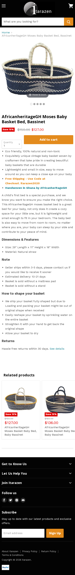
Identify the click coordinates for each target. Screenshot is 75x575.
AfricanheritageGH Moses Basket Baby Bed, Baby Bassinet (21, 431)
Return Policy (48, 551)
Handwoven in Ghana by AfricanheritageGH (36, 187)
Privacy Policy (29, 551)
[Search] (68, 22)
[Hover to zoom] (37, 69)
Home (6, 32)
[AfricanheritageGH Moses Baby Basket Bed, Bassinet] (31, 104)
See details (57, 348)
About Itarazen (10, 551)
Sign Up (55, 533)
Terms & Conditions (13, 555)
